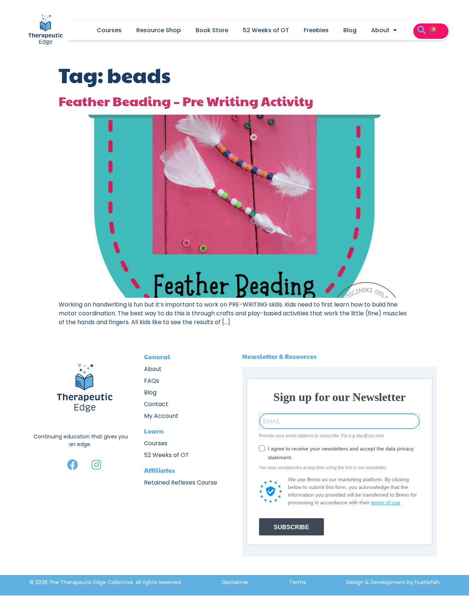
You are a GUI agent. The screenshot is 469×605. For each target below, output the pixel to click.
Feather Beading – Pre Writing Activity (186, 101)
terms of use (385, 502)
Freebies (316, 30)
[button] (421, 30)
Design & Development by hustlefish (393, 582)
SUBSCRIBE (291, 527)
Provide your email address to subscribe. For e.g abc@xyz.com (321, 436)
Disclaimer (235, 582)
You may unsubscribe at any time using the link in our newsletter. (323, 467)
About (380, 30)
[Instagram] (96, 465)
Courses (109, 30)
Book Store (212, 30)
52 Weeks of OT (266, 30)
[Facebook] (73, 465)
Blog (350, 30)
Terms (297, 582)
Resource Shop (158, 30)
